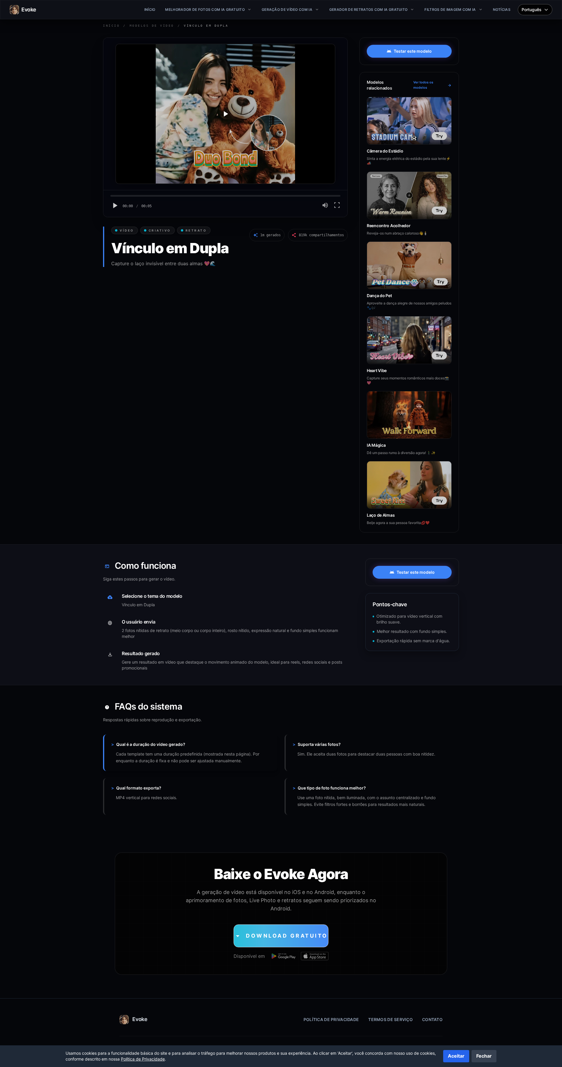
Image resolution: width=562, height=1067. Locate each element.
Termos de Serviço (390, 1019)
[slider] (225, 196)
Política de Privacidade (331, 1019)
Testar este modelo (409, 51)
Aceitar (456, 1056)
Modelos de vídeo (152, 25)
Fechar (484, 1056)
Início (111, 25)
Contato (432, 1019)
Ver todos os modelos (432, 85)
